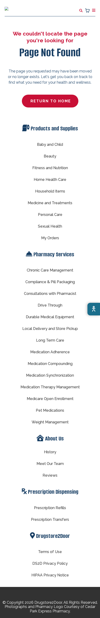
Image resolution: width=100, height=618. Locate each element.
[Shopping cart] (87, 10)
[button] (93, 10)
